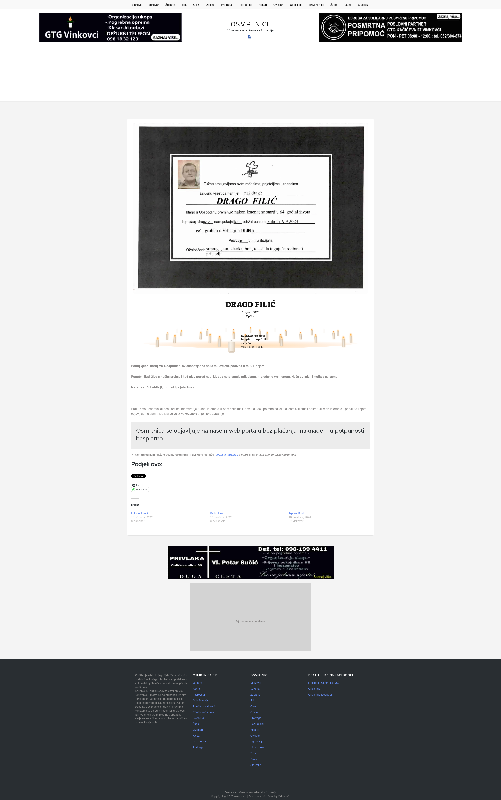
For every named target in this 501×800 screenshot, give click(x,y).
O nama (198, 683)
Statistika (363, 5)
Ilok (184, 5)
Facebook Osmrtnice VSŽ (324, 683)
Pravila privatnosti (204, 706)
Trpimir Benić (297, 513)
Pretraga (226, 5)
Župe (333, 5)
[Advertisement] (250, 73)
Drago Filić (250, 304)
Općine (210, 5)
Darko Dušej (217, 513)
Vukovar (154, 5)
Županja (170, 5)
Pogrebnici (245, 5)
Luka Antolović (140, 513)
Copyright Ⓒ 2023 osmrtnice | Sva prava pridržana (242, 796)
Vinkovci (137, 5)
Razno (347, 5)
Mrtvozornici (316, 5)
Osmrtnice (251, 24)
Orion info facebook (320, 694)
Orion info (314, 688)
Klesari (262, 5)
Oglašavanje (200, 700)
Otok (196, 5)
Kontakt (197, 688)
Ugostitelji (296, 5)
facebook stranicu (227, 454)
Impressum (199, 694)
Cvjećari (278, 5)
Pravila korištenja (203, 712)
